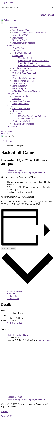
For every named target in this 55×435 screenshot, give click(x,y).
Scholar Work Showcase (23, 81)
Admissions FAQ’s (20, 35)
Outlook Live (13, 298)
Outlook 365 (12, 296)
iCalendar (11, 293)
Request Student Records (23, 43)
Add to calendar (8, 249)
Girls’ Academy (19, 83)
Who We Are (18, 48)
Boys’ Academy (19, 86)
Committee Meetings (27, 63)
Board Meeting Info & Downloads (33, 60)
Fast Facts (16, 50)
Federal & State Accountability (26, 73)
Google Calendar (14, 291)
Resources (17, 111)
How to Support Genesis (23, 70)
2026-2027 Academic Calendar (26, 91)
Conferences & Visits (21, 121)
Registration (17, 38)
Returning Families (20, 40)
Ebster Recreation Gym (17, 335)
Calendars (16, 113)
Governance (17, 55)
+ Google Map (44, 340)
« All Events (6, 141)
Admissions (12, 27)
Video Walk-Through (21, 53)
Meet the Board (25, 58)
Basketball (20, 323)
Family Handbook (20, 103)
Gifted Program (19, 88)
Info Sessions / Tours (21, 30)
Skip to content (8, 2)
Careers (4, 411)
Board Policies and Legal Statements (34, 65)
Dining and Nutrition (21, 101)
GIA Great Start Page (21, 108)
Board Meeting (14, 170)
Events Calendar (25, 118)
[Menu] (2, 22)
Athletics (11, 323)
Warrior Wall (7, 416)
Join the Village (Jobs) (22, 68)
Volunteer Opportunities (23, 124)
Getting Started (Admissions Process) (29, 32)
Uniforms (16, 98)
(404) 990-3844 (47, 15)
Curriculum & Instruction (23, 78)
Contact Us (12, 126)
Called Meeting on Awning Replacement (26, 172)
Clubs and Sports (20, 96)
